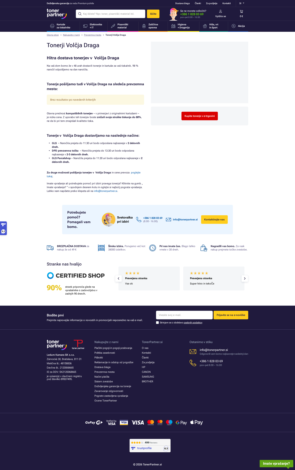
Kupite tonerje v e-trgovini (200, 116)
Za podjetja (211, 3)
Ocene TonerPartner (105, 400)
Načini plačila (101, 376)
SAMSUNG (148, 376)
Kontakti (226, 3)
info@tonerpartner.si (105, 191)
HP (143, 367)
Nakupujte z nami (71, 35)
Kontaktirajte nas (214, 219)
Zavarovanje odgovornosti (108, 391)
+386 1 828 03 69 (191, 14)
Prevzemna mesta (92, 35)
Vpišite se (220, 16)
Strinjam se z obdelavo (181, 322)
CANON (146, 371)
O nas (145, 348)
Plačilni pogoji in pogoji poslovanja (113, 348)
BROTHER (147, 381)
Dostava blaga (182, 3)
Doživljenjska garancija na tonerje (112, 386)
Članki (198, 3)
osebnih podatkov (193, 322)
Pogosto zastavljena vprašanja (111, 395)
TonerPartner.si (152, 342)
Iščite (153, 13)
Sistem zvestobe (103, 381)
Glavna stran (53, 35)
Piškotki (98, 357)
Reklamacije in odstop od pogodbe (113, 362)
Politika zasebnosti (104, 352)
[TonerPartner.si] (57, 14)
